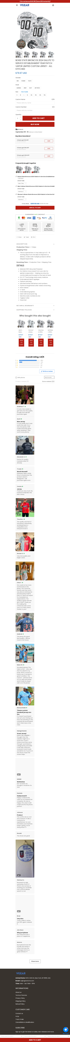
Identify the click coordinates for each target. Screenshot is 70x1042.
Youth (29, 81)
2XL (31, 95)
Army (25, 88)
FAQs (17, 1016)
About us (18, 992)
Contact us (19, 1013)
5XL (45, 95)
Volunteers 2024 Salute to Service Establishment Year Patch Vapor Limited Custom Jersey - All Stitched (41, 331)
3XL (36, 95)
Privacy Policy (20, 998)
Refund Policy (20, 1004)
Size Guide (24, 92)
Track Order (20, 1019)
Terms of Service (21, 995)
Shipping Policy (21, 1001)
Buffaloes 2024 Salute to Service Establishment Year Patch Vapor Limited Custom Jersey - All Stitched (50, 331)
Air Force (37, 88)
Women (23, 81)
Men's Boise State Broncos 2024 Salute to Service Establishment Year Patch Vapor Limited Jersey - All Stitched (21, 331)
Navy (30, 88)
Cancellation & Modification (25, 1022)
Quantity (18, 115)
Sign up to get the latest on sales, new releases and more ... (35, 1033)
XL (27, 95)
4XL (40, 95)
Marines (19, 88)
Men (18, 81)
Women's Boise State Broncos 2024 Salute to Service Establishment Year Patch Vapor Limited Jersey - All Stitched (31, 331)
